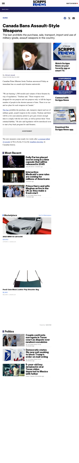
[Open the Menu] (3, 3)
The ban (6, 110)
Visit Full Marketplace (45, 215)
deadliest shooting (36, 142)
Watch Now (71, 3)
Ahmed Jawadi (10, 75)
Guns (5, 18)
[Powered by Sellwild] (48, 325)
